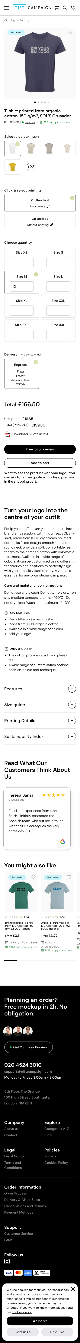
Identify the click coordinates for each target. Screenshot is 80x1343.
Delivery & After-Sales (22, 1199)
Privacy (50, 1156)
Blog (48, 1135)
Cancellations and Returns (25, 1206)
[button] (35, 102)
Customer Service (18, 1233)
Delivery (22, 354)
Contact (10, 1135)
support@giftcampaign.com (28, 1071)
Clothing (9, 20)
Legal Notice (14, 1156)
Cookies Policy (56, 1162)
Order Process (15, 1193)
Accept (40, 1321)
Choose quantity (18, 242)
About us (11, 1128)
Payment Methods (18, 1212)
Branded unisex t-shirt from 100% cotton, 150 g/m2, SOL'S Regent (19, 926)
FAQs (8, 1240)
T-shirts (24, 20)
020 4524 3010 (23, 1065)
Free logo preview (40, 449)
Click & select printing (22, 190)
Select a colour (21, 137)
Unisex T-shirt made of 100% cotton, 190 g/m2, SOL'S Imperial (55, 926)
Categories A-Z (56, 1128)
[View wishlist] (73, 7)
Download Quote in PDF (30, 434)
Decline (57, 1332)
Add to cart (40, 463)
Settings (23, 1332)
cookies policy (22, 1312)
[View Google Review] (62, 841)
